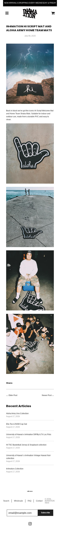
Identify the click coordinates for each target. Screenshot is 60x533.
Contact (39, 501)
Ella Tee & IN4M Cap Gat (16, 424)
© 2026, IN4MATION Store (50, 501)
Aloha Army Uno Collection (17, 413)
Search (6, 501)
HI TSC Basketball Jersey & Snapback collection (26, 445)
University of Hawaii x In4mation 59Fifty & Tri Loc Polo (28, 434)
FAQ (29, 501)
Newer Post (47, 395)
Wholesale (18, 501)
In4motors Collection (14, 469)
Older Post (12, 395)
